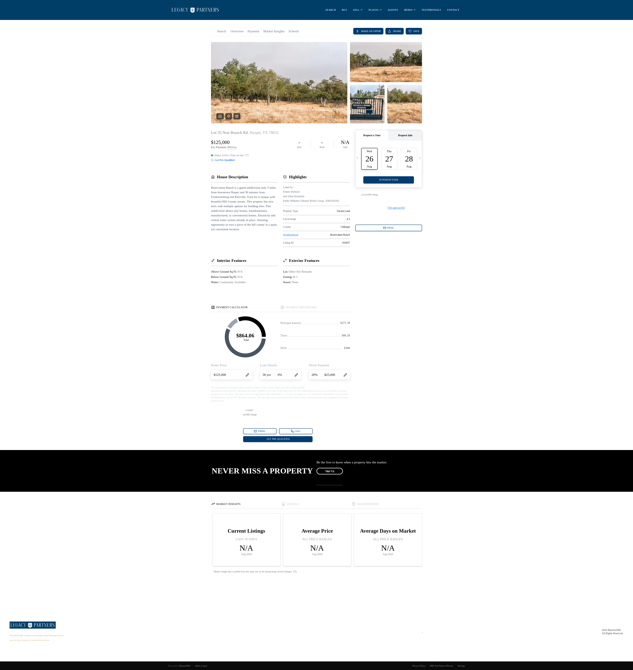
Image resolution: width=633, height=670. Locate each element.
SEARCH (330, 10)
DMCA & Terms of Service (441, 666)
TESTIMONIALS (431, 10)
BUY (344, 10)
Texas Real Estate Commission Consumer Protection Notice (29, 640)
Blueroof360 (184, 666)
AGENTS (393, 10)
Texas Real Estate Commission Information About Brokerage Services (37, 635)
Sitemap (461, 666)
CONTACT (453, 10)
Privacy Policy (418, 666)
